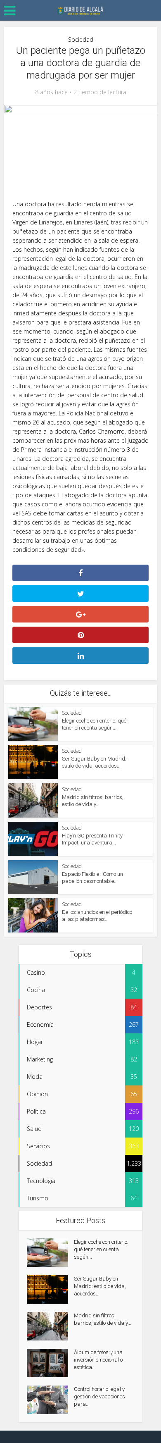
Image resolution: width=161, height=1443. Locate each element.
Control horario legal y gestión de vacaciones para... (99, 1396)
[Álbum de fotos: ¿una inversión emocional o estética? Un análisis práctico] (50, 1363)
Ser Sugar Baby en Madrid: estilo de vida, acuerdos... (100, 1286)
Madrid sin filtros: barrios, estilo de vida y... (102, 1319)
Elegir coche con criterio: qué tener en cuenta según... (101, 1249)
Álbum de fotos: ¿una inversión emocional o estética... (98, 1359)
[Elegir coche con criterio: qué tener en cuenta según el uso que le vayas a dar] (50, 1252)
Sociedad (80, 39)
